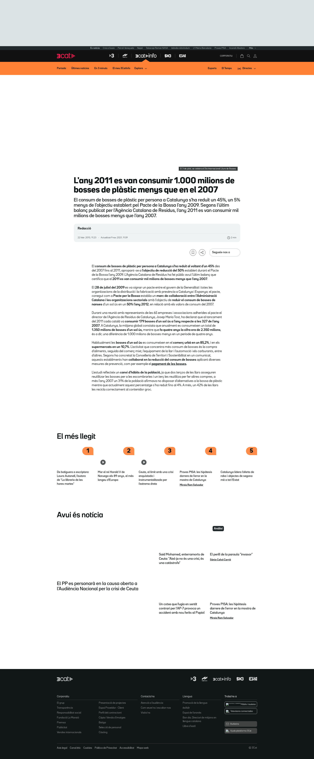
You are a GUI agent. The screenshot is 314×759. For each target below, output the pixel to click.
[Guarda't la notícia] (193, 252)
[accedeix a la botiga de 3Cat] (242, 56)
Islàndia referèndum (180, 48)
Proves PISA (220, 48)
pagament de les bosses (169, 363)
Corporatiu (226, 56)
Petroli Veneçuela (126, 48)
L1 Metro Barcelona (202, 48)
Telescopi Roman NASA (157, 48)
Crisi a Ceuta (108, 48)
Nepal (140, 48)
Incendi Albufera (236, 48)
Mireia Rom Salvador (191, 485)
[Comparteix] (202, 252)
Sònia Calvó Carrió (220, 560)
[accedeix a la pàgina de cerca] (248, 56)
